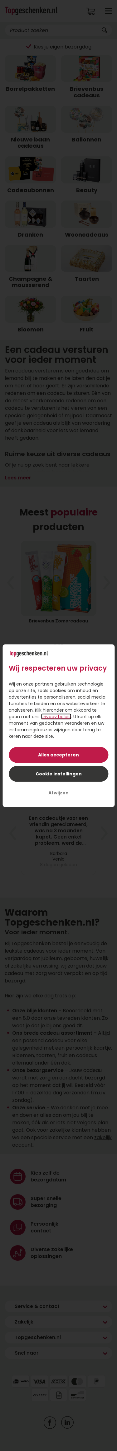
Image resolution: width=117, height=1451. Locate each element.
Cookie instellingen (59, 773)
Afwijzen (58, 792)
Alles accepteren (58, 754)
